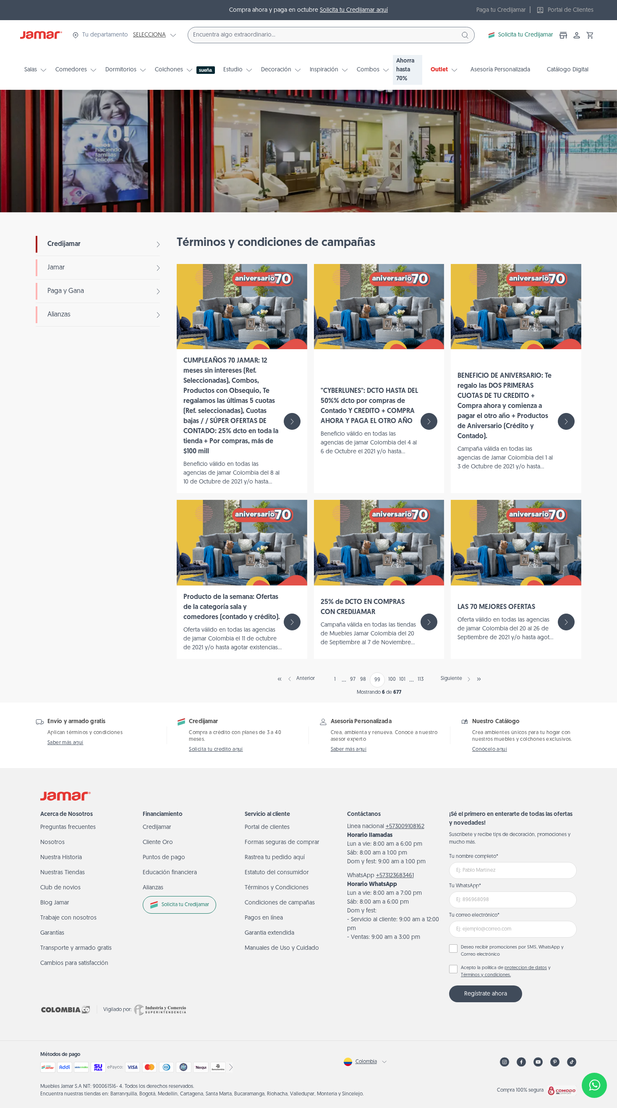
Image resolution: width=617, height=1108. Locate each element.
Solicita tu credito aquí (216, 749)
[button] (590, 35)
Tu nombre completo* (473, 856)
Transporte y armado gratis (76, 948)
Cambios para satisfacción (74, 963)
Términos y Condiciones (276, 888)
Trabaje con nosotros (68, 918)
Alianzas (59, 314)
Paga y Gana (65, 291)
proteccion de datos (526, 968)
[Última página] (479, 679)
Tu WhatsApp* (465, 885)
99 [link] (377, 679)
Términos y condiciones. (486, 975)
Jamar (56, 267)
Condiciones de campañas (280, 903)
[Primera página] (279, 679)
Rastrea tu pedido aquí (275, 858)
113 (421, 679)
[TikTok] (572, 1062)
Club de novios (60, 888)
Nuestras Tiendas (62, 873)
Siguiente (451, 678)
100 (392, 679)
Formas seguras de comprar (282, 842)
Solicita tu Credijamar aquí (354, 10)
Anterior (305, 678)
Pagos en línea (264, 918)
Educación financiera (170, 873)
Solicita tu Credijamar (525, 35)
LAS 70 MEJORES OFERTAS (496, 607)
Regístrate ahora (485, 994)
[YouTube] (538, 1062)
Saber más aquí (65, 742)
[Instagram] (504, 1062)
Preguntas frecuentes (68, 827)
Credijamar (64, 244)
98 (363, 679)
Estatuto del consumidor (277, 873)
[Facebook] (521, 1062)
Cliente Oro (158, 842)
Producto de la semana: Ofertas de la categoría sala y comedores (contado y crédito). (231, 607)
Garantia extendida (269, 933)
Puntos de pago (164, 858)
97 (353, 679)
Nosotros (52, 842)
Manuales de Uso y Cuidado (282, 948)
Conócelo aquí (489, 749)
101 (402, 679)
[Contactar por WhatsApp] (594, 1085)
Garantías (52, 933)
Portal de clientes (267, 827)
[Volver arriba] (594, 1057)
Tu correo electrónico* (474, 915)
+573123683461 (395, 876)
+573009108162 (405, 826)
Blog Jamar (54, 903)
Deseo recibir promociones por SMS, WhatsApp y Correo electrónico (512, 951)
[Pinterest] (555, 1062)
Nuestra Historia (61, 858)
